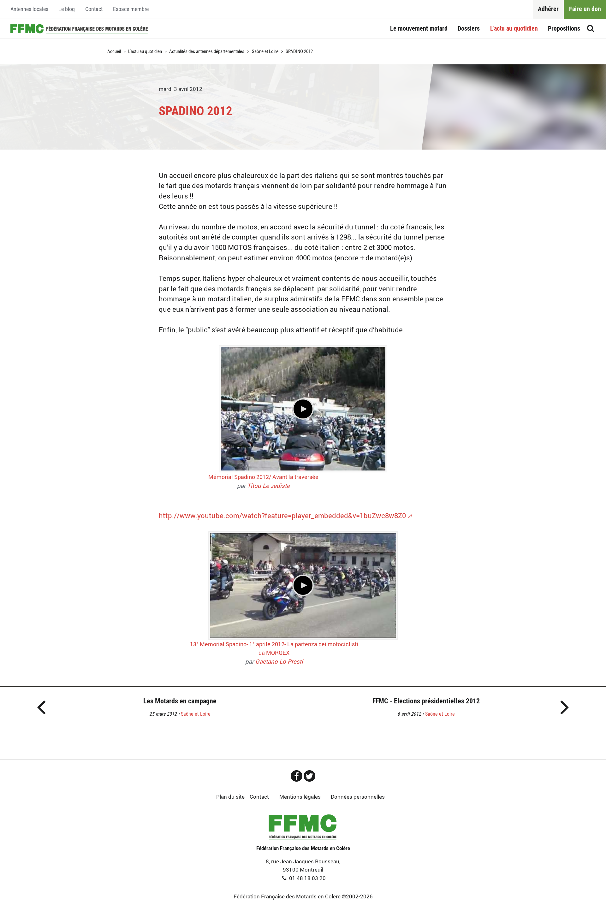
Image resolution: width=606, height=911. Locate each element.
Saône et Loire (265, 51)
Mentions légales (300, 796)
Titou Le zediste (268, 485)
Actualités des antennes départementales (206, 51)
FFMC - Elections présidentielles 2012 (426, 701)
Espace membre (131, 9)
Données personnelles (358, 796)
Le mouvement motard (419, 28)
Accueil (79, 29)
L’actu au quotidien (514, 28)
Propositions (564, 28)
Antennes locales (29, 9)
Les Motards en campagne (180, 701)
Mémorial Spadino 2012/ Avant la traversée (263, 477)
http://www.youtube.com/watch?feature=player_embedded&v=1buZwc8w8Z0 (282, 515)
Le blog (66, 9)
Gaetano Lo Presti (279, 661)
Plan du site (230, 796)
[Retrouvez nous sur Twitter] (309, 776)
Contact (94, 9)
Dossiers (469, 28)
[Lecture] (303, 409)
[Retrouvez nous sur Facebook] (296, 776)
